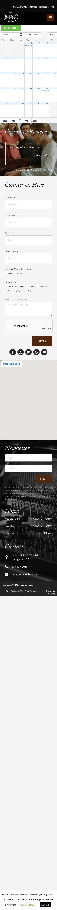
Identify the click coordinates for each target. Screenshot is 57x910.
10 (47, 58)
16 (39, 73)
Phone (19, 273)
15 (31, 73)
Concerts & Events (15, 291)
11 (55, 58)
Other (30, 291)
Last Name (10, 215)
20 (15, 88)
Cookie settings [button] (28, 904)
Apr (28, 34)
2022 (6, 34)
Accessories (45, 286)
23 (39, 88)
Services (32, 286)
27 (15, 103)
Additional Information (16, 299)
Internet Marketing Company (47, 592)
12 (6, 73)
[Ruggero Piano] (11, 17)
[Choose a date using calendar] (21, 34)
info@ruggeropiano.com (41, 6)
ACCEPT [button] (45, 904)
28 (23, 103)
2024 (36, 34)
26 (6, 103)
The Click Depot (27, 591)
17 (47, 73)
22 (31, 88)
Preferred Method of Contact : (19, 268)
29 (31, 103)
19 (6, 88)
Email (8, 233)
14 (23, 73)
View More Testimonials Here (34, 170)
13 (15, 73)
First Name (10, 197)
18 (55, 73)
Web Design (11, 591)
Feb (14, 34)
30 (39, 103)
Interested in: (11, 282)
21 (23, 88)
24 (47, 88)
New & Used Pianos (15, 286)
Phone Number (12, 251)
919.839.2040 (20, 6)
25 (55, 88)
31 (47, 103)
